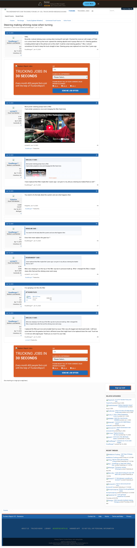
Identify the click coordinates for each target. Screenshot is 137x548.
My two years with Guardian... (120, 459)
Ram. (113, 465)
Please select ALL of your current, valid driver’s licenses (67, 82)
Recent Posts (19, 16)
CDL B (65, 86)
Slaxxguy (116, 502)
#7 (96, 284)
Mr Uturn (116, 435)
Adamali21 (109, 425)
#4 (96, 191)
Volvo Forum (16, 27)
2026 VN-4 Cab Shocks (120, 418)
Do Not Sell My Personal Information (98, 528)
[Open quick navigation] (130, 20)
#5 (96, 224)
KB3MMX (117, 420)
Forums (72, 11)
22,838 (19, 205)
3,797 (19, 116)
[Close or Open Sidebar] (127, 20)
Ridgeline (13, 199)
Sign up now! (120, 388)
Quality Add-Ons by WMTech (68, 543)
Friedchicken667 (123, 407)
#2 (96, 103)
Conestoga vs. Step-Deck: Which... (122, 463)
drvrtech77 (118, 480)
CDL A (56, 86)
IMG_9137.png (36, 296)
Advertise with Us (60, 528)
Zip (54, 66)
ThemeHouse (80, 544)
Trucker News (37, 528)
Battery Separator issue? (125, 405)
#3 (96, 155)
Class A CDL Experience (61, 74)
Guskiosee (118, 412)
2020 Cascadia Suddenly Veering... (124, 500)
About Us (25, 528)
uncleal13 (13, 111)
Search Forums (9, 16)
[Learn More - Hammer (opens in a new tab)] (68, 4)
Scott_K (115, 416)
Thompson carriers (120, 467)
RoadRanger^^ (30, 27)
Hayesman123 (121, 496)
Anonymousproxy (111, 492)
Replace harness (118, 433)
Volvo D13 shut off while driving (124, 410)
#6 (96, 253)
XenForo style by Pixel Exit (68, 541)
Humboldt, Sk (17, 123)
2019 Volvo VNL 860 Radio (120, 437)
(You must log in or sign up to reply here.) (16, 380)
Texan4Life (109, 403)
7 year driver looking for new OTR (124, 473)
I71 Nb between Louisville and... (124, 478)
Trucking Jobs (83, 11)
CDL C (74, 86)
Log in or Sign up (127, 8)
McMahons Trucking (112, 457)
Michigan (18, 211)
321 (20, 46)
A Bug (114, 461)
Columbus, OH (17, 53)
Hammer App (75, 528)
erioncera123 (110, 431)
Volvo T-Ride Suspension (120, 414)
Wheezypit (118, 469)
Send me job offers (70, 91)
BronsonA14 (109, 487)
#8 (96, 313)
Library (47, 528)
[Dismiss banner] (98, 4)
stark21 (115, 438)
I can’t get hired (121, 494)
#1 (96, 33)
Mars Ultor (118, 474)
